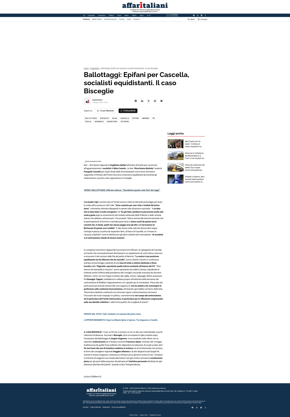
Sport (142, 15)
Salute (134, 15)
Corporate (101, 15)
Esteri (119, 15)
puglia (88, 121)
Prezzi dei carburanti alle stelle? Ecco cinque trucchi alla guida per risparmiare (195, 167)
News (127, 15)
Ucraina (122, 19)
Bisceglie (104, 118)
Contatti (85, 407)
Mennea (145, 118)
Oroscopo (203, 19)
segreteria (112, 121)
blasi (114, 118)
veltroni (125, 121)
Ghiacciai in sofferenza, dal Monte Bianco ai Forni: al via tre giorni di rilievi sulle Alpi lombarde (195, 156)
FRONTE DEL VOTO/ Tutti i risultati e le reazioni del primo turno (112, 314)
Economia (91, 15)
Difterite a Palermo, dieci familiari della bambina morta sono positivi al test (194, 179)
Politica (111, 15)
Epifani (135, 118)
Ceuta (129, 19)
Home (86, 68)
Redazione (106, 407)
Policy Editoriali (95, 407)
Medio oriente (97, 19)
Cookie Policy (144, 415)
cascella (124, 118)
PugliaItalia (94, 68)
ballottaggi (91, 118)
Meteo (192, 19)
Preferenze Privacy (155, 415)
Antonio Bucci (97, 100)
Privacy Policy (133, 415)
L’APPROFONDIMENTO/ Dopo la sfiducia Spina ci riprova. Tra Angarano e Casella (120, 320)
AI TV (149, 15)
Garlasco (136, 19)
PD (154, 118)
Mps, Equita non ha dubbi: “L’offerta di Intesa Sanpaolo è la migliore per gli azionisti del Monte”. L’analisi (194, 144)
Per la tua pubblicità (119, 407)
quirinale (99, 121)
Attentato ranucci (110, 19)
